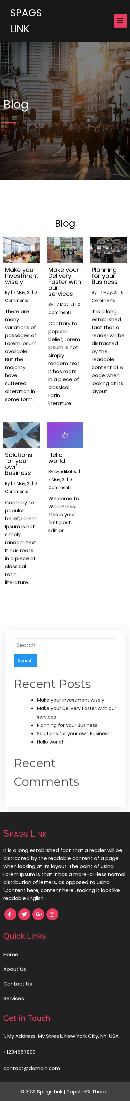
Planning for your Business (67, 725)
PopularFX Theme (88, 1091)
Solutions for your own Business (73, 733)
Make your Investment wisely (70, 700)
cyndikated (66, 471)
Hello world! (50, 742)
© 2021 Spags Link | (43, 1091)
